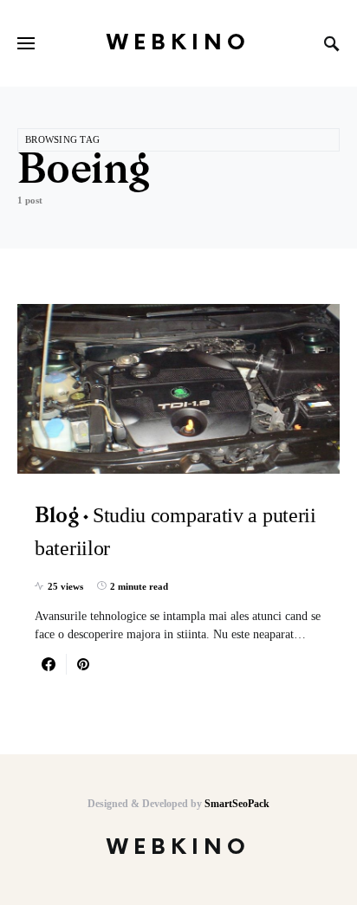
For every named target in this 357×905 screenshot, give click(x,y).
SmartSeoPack (236, 804)
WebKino (178, 42)
